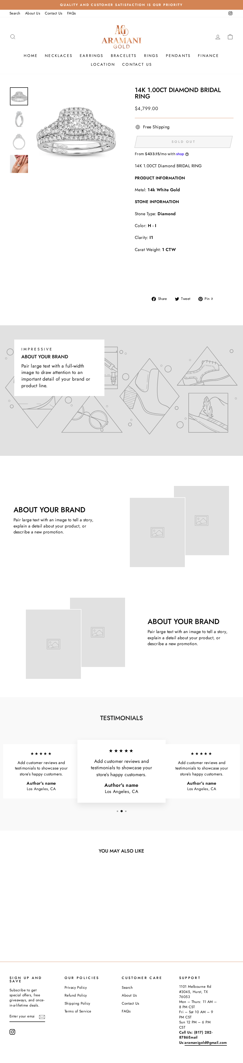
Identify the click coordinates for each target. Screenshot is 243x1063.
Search (14, 13)
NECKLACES (59, 55)
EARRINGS (92, 55)
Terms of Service (78, 1011)
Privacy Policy (76, 987)
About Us (32, 13)
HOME (31, 55)
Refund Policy (76, 995)
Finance (208, 55)
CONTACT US (137, 64)
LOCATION (103, 64)
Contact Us (53, 13)
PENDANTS (178, 55)
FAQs (71, 13)
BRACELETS (124, 55)
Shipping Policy (77, 1003)
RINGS (151, 55)
